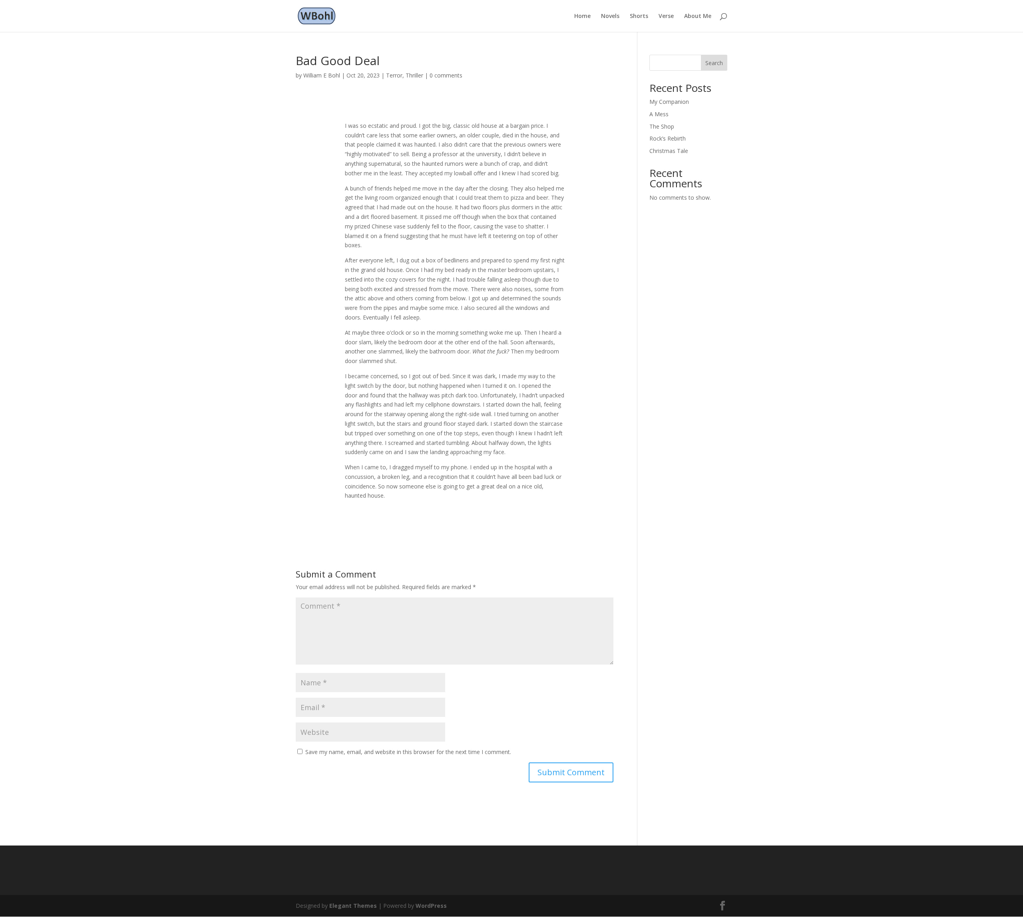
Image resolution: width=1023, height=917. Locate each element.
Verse (666, 16)
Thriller (414, 75)
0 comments (446, 75)
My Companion (669, 101)
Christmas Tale (668, 151)
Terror (394, 75)
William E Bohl (321, 75)
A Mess (659, 114)
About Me (697, 16)
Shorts (639, 16)
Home (582, 16)
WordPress (431, 905)
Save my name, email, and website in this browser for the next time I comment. (408, 752)
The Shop (661, 126)
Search (714, 63)
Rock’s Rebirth (667, 138)
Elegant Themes (353, 905)
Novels (610, 16)
